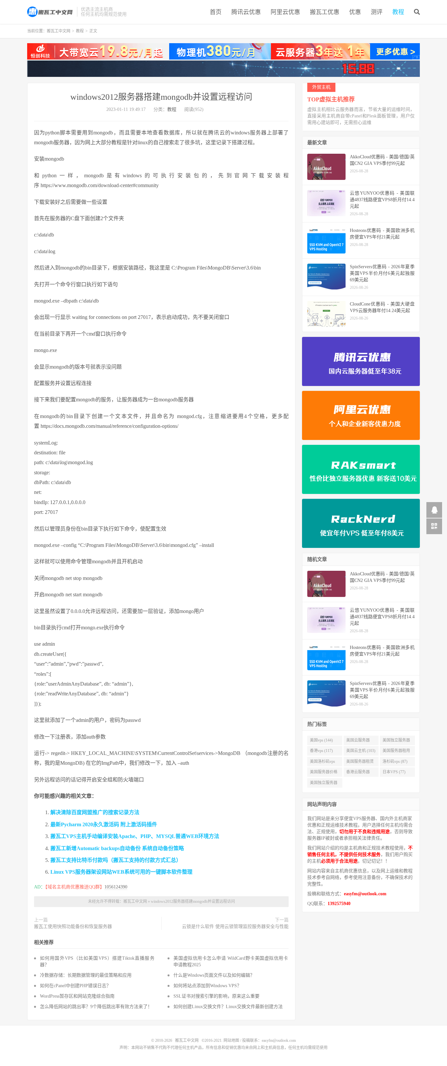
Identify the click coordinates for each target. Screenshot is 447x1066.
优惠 (355, 12)
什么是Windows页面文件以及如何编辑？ (214, 975)
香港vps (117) (321, 750)
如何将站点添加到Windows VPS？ (207, 985)
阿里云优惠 (285, 12)
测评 (377, 12)
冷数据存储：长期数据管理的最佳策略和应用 (86, 975)
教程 (398, 12)
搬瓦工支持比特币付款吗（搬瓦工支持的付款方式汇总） (115, 860)
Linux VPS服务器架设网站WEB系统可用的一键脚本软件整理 (121, 872)
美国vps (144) (321, 740)
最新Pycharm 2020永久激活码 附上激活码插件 (103, 824)
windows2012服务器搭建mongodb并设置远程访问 (161, 97)
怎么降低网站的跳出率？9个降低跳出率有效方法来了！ (96, 1006)
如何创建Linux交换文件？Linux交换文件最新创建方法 (228, 1006)
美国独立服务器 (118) (396, 741)
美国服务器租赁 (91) (360, 762)
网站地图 (231, 1040)
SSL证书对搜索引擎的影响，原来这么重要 (216, 996)
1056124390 (115, 886)
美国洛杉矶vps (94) (322, 762)
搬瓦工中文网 (50, 12)
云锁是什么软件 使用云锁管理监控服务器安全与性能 (235, 926)
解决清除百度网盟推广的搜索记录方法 (94, 812)
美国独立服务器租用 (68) (323, 784)
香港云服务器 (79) (358, 773)
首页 (216, 12)
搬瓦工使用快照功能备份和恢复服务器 (73, 926)
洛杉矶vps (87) (395, 761)
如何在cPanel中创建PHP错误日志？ (75, 985)
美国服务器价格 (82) (323, 773)
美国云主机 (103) (360, 750)
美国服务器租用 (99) (396, 752)
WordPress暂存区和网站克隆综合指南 (77, 996)
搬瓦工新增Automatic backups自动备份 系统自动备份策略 (117, 848)
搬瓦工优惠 (324, 12)
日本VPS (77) (394, 772)
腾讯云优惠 (246, 12)
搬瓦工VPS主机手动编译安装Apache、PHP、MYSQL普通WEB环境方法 (134, 836)
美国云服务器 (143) (358, 741)
